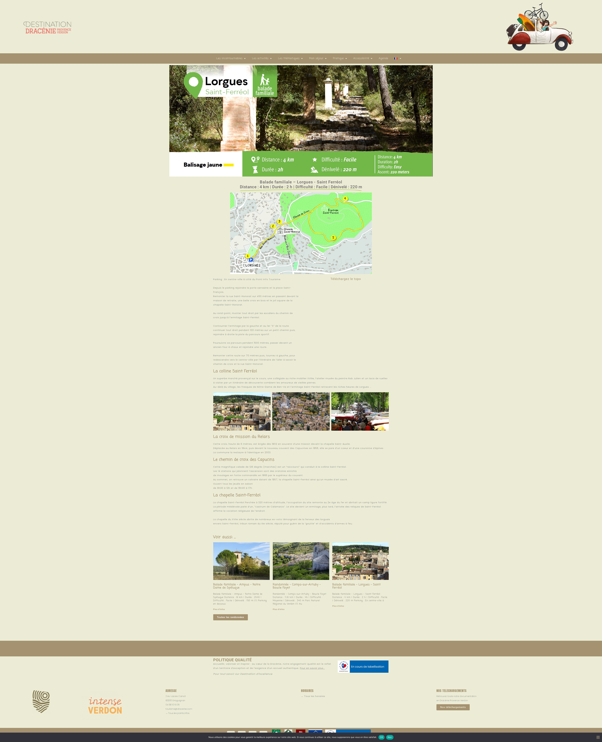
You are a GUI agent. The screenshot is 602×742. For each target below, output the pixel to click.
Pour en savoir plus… (312, 668)
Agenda (383, 58)
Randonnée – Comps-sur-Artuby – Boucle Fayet (297, 586)
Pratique (338, 58)
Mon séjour (316, 58)
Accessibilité (361, 58)
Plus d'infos (219, 609)
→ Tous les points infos (178, 713)
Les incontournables (229, 58)
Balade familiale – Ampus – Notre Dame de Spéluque (237, 586)
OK (381, 737)
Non (390, 737)
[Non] (598, 737)
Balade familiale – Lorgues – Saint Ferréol (356, 586)
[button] (217, 412)
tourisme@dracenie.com (179, 708)
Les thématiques (289, 58)
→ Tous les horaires (313, 696)
